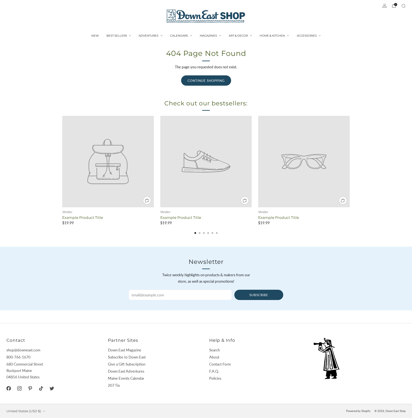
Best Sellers (116, 35)
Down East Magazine (124, 350)
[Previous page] (62, 162)
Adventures (148, 35)
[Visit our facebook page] (8, 388)
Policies (215, 378)
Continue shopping (206, 80)
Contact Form (220, 364)
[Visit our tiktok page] (41, 388)
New (95, 35)
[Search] (403, 6)
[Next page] (350, 162)
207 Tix (114, 385)
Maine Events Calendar (126, 378)
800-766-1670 (18, 357)
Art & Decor (238, 35)
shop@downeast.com (23, 350)
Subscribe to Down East (127, 357)
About (214, 357)
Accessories (307, 35)
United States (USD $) (23, 411)
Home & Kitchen (272, 35)
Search (214, 350)
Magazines (208, 35)
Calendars (179, 35)
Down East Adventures (126, 371)
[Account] (384, 6)
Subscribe (258, 295)
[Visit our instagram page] (19, 388)
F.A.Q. (214, 371)
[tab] (195, 233)
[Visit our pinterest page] (30, 388)
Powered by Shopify (358, 411)
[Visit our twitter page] (51, 388)
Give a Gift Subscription (126, 364)
